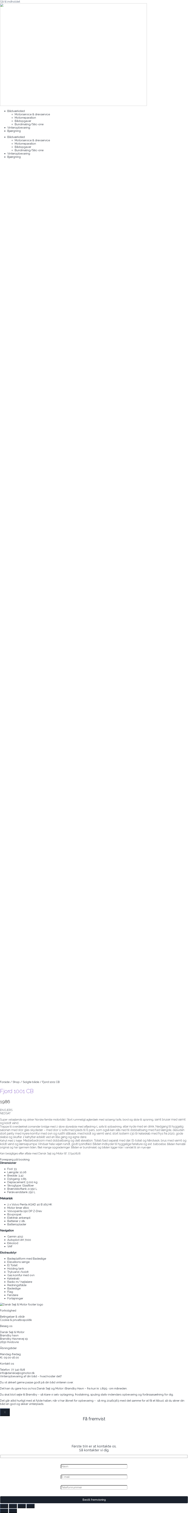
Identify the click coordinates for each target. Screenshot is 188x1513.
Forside (5, 1082)
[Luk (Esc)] (30, 1506)
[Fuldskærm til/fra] (13, 1506)
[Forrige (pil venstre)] (4, 1511)
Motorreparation (25, 117)
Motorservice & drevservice (32, 114)
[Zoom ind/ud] (4, 1506)
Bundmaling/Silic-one (29, 124)
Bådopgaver (23, 121)
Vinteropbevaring (18, 127)
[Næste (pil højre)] (13, 1511)
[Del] (22, 1506)
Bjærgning (14, 131)
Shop (16, 1082)
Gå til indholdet (10, 1)
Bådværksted (16, 111)
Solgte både (31, 1082)
